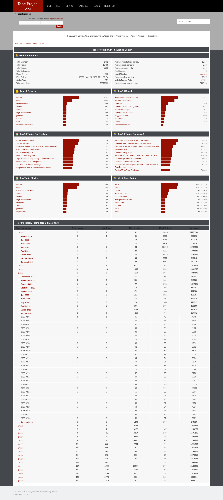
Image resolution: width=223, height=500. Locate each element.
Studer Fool (119, 203)
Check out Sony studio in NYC (28, 149)
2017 (20, 444)
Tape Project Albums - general (127, 107)
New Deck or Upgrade (25, 156)
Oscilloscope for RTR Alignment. (29, 162)
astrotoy (19, 110)
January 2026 (27, 262)
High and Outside (23, 113)
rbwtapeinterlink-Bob (25, 125)
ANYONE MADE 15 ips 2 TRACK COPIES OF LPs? (37, 146)
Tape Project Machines (124, 113)
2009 (20, 474)
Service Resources (122, 125)
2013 (20, 459)
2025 (20, 266)
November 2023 (28, 280)
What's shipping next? (25, 153)
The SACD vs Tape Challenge (28, 165)
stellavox (20, 203)
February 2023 (27, 313)
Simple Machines (38, 492)
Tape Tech (119, 103)
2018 (20, 441)
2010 (20, 470)
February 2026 (27, 258)
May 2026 (25, 247)
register (59, 19)
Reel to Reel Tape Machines (126, 97)
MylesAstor (20, 212)
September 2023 (28, 288)
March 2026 (26, 255)
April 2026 (25, 251)
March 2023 (26, 310)
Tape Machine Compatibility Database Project (35, 159)
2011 (20, 466)
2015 (20, 452)
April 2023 (25, 306)
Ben (18, 122)
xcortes (19, 107)
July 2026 (25, 240)
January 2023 (27, 422)
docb (18, 100)
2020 (20, 433)
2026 (20, 233)
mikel (117, 212)
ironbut (19, 97)
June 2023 (25, 299)
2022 (20, 426)
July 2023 (25, 295)
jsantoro (203, 74)
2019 (20, 437)
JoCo (117, 209)
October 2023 (26, 284)
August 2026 (26, 236)
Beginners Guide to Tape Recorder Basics (33, 168)
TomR (18, 206)
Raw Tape (119, 119)
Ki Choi (19, 119)
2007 (20, 481)
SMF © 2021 (26, 492)
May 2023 (25, 303)
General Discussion (123, 100)
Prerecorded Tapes (122, 110)
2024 (20, 269)
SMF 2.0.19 (17, 492)
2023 (20, 273)
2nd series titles (22, 143)
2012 (20, 463)
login (52, 19)
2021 (20, 429)
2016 (20, 448)
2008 (20, 477)
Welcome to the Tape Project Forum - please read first (137, 146)
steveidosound (22, 103)
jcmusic (19, 116)
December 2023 (28, 277)
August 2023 (26, 291)
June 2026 (25, 244)
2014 (20, 455)
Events (117, 122)
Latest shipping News (25, 140)
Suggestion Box (121, 116)
